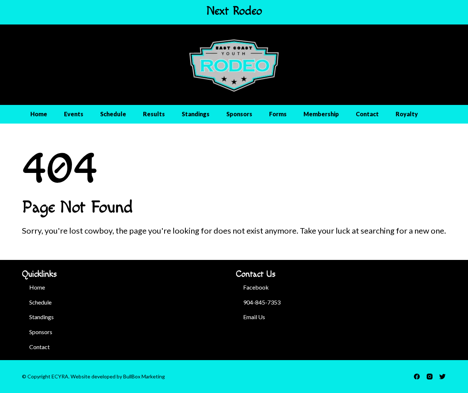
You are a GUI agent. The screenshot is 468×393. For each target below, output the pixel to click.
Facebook (256, 287)
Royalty (407, 113)
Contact (367, 113)
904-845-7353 (261, 302)
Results (154, 113)
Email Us (254, 316)
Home (38, 113)
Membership (321, 113)
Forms (278, 113)
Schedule (113, 113)
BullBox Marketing (144, 376)
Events (73, 113)
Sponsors (239, 113)
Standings (196, 113)
